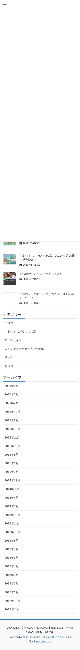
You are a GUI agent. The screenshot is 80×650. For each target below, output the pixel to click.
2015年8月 (11, 454)
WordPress (29, 637)
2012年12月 (12, 600)
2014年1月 (11, 506)
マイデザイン (13, 340)
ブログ (9, 323)
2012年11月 (12, 609)
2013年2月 (11, 583)
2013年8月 (11, 540)
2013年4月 (11, 566)
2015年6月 (11, 463)
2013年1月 (11, 592)
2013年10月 (12, 532)
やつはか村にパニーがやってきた (41, 273)
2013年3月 (11, 575)
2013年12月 (12, 514)
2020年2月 (11, 403)
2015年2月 (11, 471)
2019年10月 (12, 411)
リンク (9, 357)
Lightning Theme (50, 637)
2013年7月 (11, 549)
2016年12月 (12, 429)
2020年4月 (11, 385)
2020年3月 (11, 394)
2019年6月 (11, 420)
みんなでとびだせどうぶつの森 (25, 348)
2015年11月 (12, 437)
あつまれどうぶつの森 (21, 331)
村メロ (9, 366)
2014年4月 (11, 497)
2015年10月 (12, 446)
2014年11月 (12, 489)
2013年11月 (12, 523)
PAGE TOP (74, 626)
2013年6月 (11, 557)
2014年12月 (12, 480)
